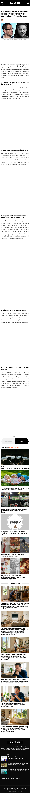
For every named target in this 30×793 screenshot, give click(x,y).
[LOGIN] (28, 3)
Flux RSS (20, 791)
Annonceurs (23, 788)
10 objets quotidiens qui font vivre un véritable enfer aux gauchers (18, 763)
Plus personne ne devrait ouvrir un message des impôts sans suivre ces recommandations (13, 704)
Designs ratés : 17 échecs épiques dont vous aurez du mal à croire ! (13, 555)
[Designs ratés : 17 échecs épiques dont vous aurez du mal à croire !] (15, 545)
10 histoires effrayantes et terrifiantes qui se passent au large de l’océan (18, 770)
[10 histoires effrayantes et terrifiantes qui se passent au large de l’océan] (4, 771)
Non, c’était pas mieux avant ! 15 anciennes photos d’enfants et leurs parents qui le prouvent (13, 577)
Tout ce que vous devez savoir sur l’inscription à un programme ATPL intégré (15, 467)
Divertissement (14, 447)
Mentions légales (12, 791)
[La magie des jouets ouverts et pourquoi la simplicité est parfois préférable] (15, 478)
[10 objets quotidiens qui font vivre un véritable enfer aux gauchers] (4, 765)
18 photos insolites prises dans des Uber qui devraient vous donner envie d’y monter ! (14, 510)
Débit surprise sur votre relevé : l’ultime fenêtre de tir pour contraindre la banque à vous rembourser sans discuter (14, 681)
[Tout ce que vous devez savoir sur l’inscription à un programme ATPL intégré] (15, 457)
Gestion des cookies (20, 789)
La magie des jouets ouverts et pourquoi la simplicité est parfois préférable (15, 489)
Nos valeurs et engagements (11, 788)
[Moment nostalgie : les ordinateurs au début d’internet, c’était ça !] (4, 758)
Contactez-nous (9, 789)
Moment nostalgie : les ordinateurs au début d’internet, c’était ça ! (18, 757)
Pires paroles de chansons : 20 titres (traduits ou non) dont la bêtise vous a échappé (14, 533)
